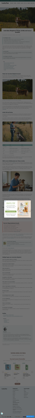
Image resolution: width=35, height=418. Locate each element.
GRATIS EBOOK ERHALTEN (11, 211)
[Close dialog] (5, 201)
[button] (2, 413)
